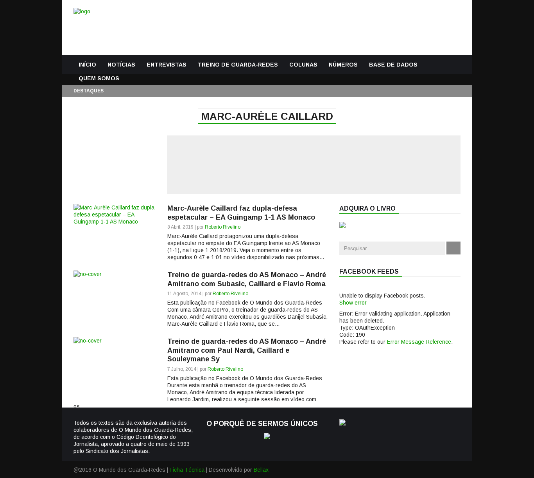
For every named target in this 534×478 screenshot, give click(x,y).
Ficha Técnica (187, 470)
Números (343, 64)
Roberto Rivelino (222, 227)
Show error (353, 302)
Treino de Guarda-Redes (238, 64)
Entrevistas (166, 64)
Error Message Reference (419, 342)
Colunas (303, 64)
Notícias (121, 64)
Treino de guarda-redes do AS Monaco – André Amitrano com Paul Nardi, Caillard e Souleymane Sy (246, 350)
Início (87, 64)
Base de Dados (393, 64)
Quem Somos (99, 78)
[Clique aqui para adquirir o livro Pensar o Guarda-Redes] (342, 226)
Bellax (261, 470)
